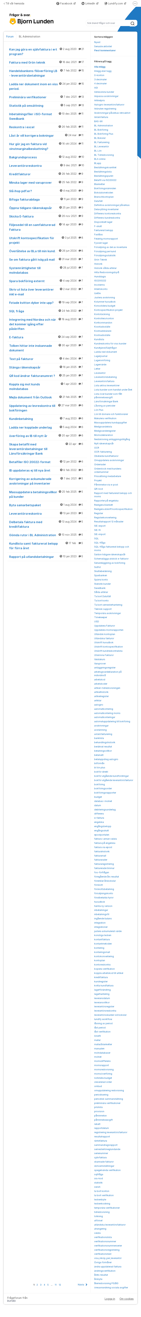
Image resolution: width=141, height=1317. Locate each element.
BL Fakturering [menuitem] (101, 142)
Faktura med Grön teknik (46, 62)
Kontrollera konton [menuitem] (104, 318)
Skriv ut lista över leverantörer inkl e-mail (46, 292)
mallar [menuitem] (97, 1040)
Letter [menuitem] (97, 368)
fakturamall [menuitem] (100, 855)
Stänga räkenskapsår (46, 367)
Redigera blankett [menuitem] (103, 504)
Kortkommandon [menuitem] (103, 322)
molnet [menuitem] (98, 1056)
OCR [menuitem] (96, 447)
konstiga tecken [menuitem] (102, 935)
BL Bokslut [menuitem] (100, 138)
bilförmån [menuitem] (99, 763)
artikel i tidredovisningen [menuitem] (107, 688)
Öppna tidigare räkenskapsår (46, 208)
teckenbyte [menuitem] (100, 1199)
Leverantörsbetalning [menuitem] (105, 377)
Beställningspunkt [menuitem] (103, 175)
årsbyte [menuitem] (98, 1279)
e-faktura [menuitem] (99, 817)
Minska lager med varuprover (46, 182)
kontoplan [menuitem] (99, 960)
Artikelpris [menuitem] (99, 100)
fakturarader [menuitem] (100, 859)
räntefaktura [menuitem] (100, 1140)
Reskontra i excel (46, 127)
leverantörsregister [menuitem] (104, 1006)
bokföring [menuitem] (99, 784)
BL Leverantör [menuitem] (101, 146)
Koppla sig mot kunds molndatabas (46, 386)
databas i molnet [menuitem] (103, 801)
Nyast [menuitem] (97, 42)
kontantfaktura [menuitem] (102, 939)
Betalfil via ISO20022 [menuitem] (105, 180)
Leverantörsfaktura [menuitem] (104, 381)
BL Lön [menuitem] (98, 150)
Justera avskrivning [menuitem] (104, 297)
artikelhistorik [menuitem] (101, 692)
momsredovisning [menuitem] (104, 1069)
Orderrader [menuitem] (100, 464)
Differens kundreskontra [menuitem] (107, 217)
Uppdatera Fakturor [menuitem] (104, 625)
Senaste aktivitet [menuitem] (103, 46)
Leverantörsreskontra (46, 166)
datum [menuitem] (97, 805)
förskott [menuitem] (98, 885)
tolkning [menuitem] (98, 1216)
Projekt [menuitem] (98, 480)
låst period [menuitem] (100, 1027)
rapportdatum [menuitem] (101, 1128)
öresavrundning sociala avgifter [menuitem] (111, 1287)
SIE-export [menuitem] (100, 525)
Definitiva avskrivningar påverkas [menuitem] (112, 205)
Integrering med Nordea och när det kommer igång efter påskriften (46, 324)
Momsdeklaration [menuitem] (103, 435)
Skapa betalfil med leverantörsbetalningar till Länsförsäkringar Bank (46, 448)
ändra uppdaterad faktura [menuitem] (107, 1266)
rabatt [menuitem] (97, 1124)
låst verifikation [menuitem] (102, 1031)
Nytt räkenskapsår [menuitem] (104, 443)
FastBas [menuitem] (98, 234)
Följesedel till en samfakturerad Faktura (46, 227)
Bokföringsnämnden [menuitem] (105, 188)
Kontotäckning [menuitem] (102, 314)
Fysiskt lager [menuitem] (101, 243)
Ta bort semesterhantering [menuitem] (108, 604)
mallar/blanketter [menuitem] (103, 1044)
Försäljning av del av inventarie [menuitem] (110, 247)
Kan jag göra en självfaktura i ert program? (46, 52)
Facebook (66, 3)
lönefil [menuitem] (97, 1035)
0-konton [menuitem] (99, 75)
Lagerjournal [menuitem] (100, 356)
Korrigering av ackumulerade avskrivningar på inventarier (46, 481)
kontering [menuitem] (99, 948)
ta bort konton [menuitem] (101, 1191)
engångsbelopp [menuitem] (102, 826)
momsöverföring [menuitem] (103, 1073)
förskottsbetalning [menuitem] (104, 889)
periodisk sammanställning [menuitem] (108, 1099)
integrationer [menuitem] (101, 927)
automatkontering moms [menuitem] (107, 713)
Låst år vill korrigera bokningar (46, 135)
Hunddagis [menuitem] (100, 276)
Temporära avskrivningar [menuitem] (107, 613)
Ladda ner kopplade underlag (46, 427)
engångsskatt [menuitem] (101, 830)
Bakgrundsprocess (46, 157)
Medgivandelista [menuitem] (103, 426)
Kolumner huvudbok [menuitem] (105, 301)
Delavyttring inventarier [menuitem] (106, 209)
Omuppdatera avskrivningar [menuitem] (109, 460)
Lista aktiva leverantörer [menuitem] (107, 385)
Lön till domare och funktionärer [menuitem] (111, 414)
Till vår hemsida (15, 3)
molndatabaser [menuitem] (102, 1052)
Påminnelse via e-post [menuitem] (106, 484)
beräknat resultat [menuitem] (103, 746)
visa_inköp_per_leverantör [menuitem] (108, 1258)
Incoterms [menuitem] (99, 284)
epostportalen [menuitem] (101, 834)
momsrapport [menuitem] (101, 1065)
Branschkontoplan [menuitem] (104, 196)
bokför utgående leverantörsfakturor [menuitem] (113, 780)
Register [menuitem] (98, 513)
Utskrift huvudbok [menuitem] (103, 642)
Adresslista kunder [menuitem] (104, 92)
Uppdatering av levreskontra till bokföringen (46, 408)
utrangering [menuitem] (100, 1228)
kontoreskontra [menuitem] (102, 964)
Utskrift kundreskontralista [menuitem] (108, 650)
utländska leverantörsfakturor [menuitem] (110, 1224)
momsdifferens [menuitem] (102, 1061)
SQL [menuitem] (96, 538)
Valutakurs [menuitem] (99, 659)
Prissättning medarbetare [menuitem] (107, 476)
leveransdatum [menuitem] (102, 998)
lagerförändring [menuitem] (102, 989)
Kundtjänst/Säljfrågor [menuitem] (105, 347)
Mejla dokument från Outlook (46, 397)
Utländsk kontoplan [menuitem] (104, 634)
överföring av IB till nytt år (46, 436)
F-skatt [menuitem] (98, 226)
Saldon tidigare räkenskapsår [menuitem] (109, 554)
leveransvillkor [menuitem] (102, 1002)
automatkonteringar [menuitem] (104, 717)
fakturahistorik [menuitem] (102, 851)
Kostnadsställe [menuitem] (102, 335)
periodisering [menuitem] (101, 1094)
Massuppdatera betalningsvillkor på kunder (46, 494)
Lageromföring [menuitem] (102, 360)
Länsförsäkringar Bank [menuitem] (106, 401)
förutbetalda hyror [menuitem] (103, 897)
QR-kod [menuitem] (98, 488)
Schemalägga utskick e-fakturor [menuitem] (111, 558)
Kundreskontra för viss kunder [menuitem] (110, 343)
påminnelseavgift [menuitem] (103, 1119)
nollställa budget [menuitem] (103, 1078)
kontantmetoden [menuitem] (103, 943)
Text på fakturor (46, 359)
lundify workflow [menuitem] (103, 1019)
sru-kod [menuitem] (98, 1178)
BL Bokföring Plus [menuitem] (103, 133)
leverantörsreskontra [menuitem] (105, 1010)
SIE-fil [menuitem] (97, 530)
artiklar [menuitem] (97, 700)
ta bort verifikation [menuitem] (104, 1195)
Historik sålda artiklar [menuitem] (105, 268)
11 (56, 1284)
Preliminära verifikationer (46, 97)
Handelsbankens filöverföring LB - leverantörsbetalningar (46, 73)
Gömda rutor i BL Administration (46, 535)
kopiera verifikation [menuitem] (104, 968)
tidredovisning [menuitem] (102, 1212)
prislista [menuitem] (98, 1107)
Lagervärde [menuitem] (100, 364)
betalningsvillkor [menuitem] (103, 750)
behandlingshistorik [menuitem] (104, 742)
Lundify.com (116, 3)
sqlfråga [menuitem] (98, 1174)
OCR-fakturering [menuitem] (103, 451)
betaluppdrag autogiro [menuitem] (106, 759)
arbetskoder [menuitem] (100, 683)
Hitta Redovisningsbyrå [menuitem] (106, 272)
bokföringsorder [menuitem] (103, 788)
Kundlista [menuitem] (99, 339)
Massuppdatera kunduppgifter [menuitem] (110, 422)
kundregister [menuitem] (101, 981)
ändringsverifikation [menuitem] (104, 1270)
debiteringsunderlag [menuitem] (105, 809)
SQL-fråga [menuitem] (99, 542)
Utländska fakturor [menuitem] (104, 638)
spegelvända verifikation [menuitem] (107, 1170)
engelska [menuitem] (99, 822)
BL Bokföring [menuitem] (101, 129)
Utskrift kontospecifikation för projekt (46, 240)
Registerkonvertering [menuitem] (105, 517)
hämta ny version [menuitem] (103, 906)
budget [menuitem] (98, 797)
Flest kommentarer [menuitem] (105, 50)
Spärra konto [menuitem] (101, 579)
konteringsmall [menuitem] (102, 952)
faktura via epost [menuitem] (103, 847)
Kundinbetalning (46, 419)
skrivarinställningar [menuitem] (104, 1166)
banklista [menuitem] (99, 738)
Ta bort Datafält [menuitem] (102, 596)
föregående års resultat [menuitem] (106, 876)
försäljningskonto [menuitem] (103, 893)
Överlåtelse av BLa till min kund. (46, 251)
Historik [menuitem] (98, 263)
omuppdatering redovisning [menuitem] (109, 1090)
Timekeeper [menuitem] (100, 617)
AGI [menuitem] (96, 87)
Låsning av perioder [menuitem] (104, 405)
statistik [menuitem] (98, 1182)
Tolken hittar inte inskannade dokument (46, 348)
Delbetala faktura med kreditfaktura (46, 524)
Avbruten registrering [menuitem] (105, 108)
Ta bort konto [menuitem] (101, 600)
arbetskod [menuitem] (99, 679)
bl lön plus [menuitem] (99, 767)
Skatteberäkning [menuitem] (103, 571)
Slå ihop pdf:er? (46, 191)
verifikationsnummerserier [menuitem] (108, 1245)
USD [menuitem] (96, 621)
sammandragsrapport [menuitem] (106, 1145)
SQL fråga (46, 311)
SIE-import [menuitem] (100, 534)
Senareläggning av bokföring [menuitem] (109, 563)
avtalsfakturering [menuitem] (103, 734)
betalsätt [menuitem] (99, 755)
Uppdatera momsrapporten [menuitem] (108, 630)
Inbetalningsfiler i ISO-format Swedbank (46, 116)
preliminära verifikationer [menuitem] (107, 1103)
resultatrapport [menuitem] (102, 1136)
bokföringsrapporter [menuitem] (105, 792)
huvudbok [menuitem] (99, 901)
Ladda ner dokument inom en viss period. (46, 86)
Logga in (110, 1298)
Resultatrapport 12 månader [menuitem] (108, 521)
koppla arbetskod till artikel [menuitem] (108, 973)
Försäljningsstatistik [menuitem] (105, 255)
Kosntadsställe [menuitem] (102, 326)
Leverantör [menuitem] (100, 373)
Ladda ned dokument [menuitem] (105, 351)
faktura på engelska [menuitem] (104, 843)
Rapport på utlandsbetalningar (46, 557)
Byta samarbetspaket (46, 505)
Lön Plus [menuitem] (98, 410)
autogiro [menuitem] (98, 704)
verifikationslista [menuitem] (103, 1237)
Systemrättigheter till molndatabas (46, 270)
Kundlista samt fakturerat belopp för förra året (46, 546)
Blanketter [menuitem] (99, 184)
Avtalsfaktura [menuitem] (101, 117)
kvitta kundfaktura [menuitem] (103, 985)
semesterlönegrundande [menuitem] (107, 1149)
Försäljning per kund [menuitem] (105, 251)
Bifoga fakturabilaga (46, 199)
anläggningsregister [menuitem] (104, 667)
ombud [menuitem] (98, 1086)
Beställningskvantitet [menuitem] (105, 167)
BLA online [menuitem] (99, 159)
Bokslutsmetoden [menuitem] (103, 192)
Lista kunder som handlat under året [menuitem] (113, 389)
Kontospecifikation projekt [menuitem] (108, 310)
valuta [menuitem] (97, 1233)
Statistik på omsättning (46, 105)
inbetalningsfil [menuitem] (101, 914)
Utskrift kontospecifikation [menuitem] (108, 646)
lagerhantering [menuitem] (101, 994)
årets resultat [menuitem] (101, 1274)
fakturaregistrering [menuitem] (104, 864)
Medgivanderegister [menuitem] (105, 430)
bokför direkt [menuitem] (101, 771)
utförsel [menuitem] (98, 1220)
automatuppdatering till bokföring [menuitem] (112, 721)
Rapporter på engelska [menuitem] (106, 500)
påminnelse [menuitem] (100, 1115)
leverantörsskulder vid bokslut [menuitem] (110, 1015)
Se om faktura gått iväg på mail (46, 259)
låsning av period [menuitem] (103, 1023)
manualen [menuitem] (99, 1048)
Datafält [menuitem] (98, 201)
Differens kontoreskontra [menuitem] (107, 213)
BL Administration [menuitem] (103, 125)
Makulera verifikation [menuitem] (105, 418)
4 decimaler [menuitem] (100, 83)
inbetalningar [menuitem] (101, 910)
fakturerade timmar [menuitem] (104, 868)
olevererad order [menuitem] (103, 1082)
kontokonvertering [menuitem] (104, 956)
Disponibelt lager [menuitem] (103, 222)
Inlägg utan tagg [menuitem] (102, 71)
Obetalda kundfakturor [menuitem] (106, 456)
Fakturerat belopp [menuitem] (103, 230)
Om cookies (127, 1298)
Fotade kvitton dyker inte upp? (46, 303)
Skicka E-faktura (46, 216)
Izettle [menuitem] (97, 293)
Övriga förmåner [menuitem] (103, 1262)
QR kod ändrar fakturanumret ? (46, 376)
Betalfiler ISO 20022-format (46, 462)
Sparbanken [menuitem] (100, 575)
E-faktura (46, 337)
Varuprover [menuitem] (100, 663)
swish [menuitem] (97, 1186)
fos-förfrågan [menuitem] (101, 872)
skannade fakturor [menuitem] (104, 1161)
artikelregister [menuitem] (101, 696)
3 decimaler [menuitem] (100, 79)
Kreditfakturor (46, 174)
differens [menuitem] (99, 813)
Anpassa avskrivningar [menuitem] (106, 96)
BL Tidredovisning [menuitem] (104, 155)
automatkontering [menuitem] (103, 709)
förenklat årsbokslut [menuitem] (105, 880)
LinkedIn (90, 3)
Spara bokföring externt (46, 281)
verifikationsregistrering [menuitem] (107, 1249)
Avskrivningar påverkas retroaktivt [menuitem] (112, 112)
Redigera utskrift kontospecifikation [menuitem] (113, 509)
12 (60, 1284)
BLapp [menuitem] (97, 163)
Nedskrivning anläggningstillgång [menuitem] (112, 439)
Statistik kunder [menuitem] (102, 583)
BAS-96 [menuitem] (98, 121)
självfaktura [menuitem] (100, 1157)
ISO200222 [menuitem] (100, 280)
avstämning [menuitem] (100, 729)
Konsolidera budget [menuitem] (104, 305)
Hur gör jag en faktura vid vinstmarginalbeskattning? (46, 146)
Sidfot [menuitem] (97, 567)
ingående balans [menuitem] (103, 918)
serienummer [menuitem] (101, 1153)
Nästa (81, 1284)
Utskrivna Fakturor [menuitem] (104, 655)
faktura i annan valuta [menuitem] (105, 838)
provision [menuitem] (99, 1111)
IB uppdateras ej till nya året (46, 470)
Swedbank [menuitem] (100, 588)
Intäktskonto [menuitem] (101, 289)
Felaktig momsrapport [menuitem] (106, 238)
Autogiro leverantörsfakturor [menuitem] (109, 104)
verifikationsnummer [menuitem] (105, 1241)
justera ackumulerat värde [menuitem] (108, 931)
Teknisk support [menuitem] (103, 609)
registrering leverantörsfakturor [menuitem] (110, 1132)
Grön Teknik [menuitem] (100, 259)
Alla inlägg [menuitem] (99, 66)
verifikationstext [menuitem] (102, 1254)
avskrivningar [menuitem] (101, 725)
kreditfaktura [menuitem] (101, 977)
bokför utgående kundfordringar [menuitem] (111, 776)
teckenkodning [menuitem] (102, 1203)
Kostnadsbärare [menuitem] (102, 331)
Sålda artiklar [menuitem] (101, 592)
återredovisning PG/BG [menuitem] (106, 1283)
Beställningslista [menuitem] (103, 171)
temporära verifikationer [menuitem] (107, 1207)
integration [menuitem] (100, 922)
